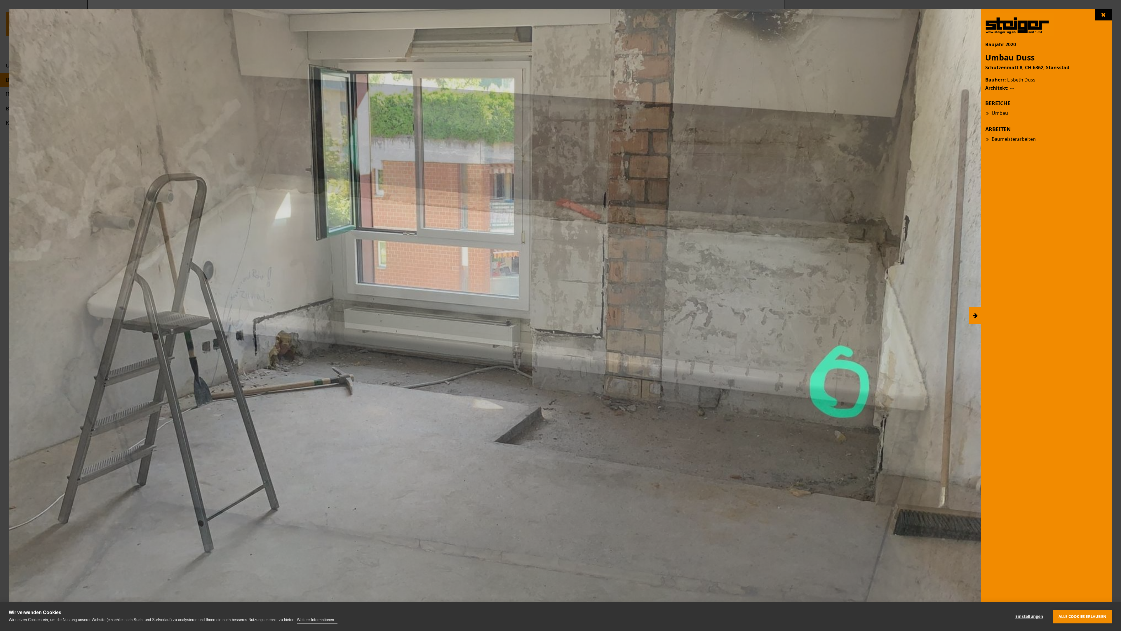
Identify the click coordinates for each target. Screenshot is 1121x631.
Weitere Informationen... (317, 620)
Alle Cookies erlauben (1082, 616)
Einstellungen (1029, 616)
